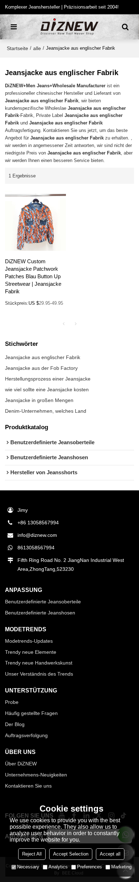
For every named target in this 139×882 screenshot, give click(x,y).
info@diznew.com (37, 535)
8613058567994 (36, 547)
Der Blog (15, 724)
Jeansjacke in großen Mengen (39, 400)
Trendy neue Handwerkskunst (38, 663)
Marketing (121, 866)
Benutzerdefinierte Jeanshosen (40, 613)
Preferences (89, 866)
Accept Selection (70, 854)
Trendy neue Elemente (30, 652)
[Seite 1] (63, 323)
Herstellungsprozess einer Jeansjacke (48, 379)
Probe (12, 702)
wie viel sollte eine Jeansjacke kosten (47, 389)
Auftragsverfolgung (26, 735)
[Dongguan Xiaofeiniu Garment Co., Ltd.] (69, 27)
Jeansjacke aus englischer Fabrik (42, 357)
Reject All (32, 854)
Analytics (58, 866)
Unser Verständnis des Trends (39, 674)
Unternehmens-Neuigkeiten (36, 775)
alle (37, 48)
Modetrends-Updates (29, 641)
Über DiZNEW (21, 763)
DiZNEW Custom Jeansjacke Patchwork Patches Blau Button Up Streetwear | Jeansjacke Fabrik (33, 276)
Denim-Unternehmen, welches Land (45, 411)
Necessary (28, 866)
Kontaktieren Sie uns (28, 786)
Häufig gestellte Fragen (31, 713)
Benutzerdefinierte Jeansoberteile (43, 601)
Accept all (110, 854)
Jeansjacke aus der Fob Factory (41, 368)
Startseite (17, 48)
